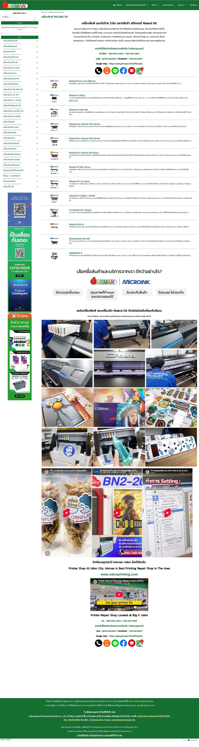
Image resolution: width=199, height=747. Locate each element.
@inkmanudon (109, 58)
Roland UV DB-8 (77, 95)
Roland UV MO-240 (78, 110)
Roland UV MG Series (79, 167)
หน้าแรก (44, 12)
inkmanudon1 (135, 58)
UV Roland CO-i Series (80, 210)
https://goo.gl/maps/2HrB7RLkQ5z (126, 63)
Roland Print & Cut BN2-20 (82, 81)
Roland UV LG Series (79, 181)
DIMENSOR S (75, 253)
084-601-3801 (133, 53)
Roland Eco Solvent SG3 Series (84, 138)
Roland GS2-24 (76, 224)
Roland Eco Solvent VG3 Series (84, 124)
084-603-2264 (116, 53)
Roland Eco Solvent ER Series (84, 153)
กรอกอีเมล (5, 17)
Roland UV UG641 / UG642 (82, 196)
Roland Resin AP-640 (79, 239)
